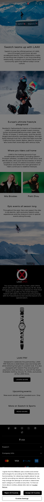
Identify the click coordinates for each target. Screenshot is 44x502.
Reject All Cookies (11, 493)
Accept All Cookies (32, 493)
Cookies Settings (21, 498)
